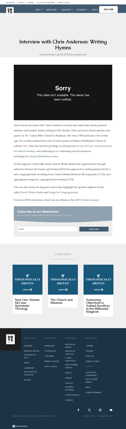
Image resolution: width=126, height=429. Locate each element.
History (27, 380)
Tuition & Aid (50, 351)
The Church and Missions (61, 301)
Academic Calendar (69, 388)
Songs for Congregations (63, 192)
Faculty (68, 373)
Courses (69, 400)
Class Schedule (72, 395)
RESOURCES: (10, 3)
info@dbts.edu (105, 416)
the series (41, 156)
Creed (26, 363)
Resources (81, 10)
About (38, 10)
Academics (66, 10)
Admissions (51, 10)
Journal (30, 3)
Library (68, 378)
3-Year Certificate (70, 359)
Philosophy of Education (30, 373)
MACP (88, 387)
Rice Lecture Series (91, 380)
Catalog (69, 383)
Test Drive (49, 356)
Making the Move (52, 361)
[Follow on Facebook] (78, 410)
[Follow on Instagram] (100, 410)
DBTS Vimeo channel (87, 200)
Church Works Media (31, 192)
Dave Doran (49, 54)
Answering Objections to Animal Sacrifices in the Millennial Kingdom (98, 305)
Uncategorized (78, 54)
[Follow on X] (89, 410)
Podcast (21, 3)
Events (95, 10)
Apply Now (108, 9)
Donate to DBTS (64, 3)
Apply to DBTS (51, 366)
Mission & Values (31, 351)
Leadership (29, 368)
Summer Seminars (93, 392)
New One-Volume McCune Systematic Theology (27, 304)
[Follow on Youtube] (111, 410)
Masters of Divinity (70, 345)
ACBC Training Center (71, 366)
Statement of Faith (30, 356)
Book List (90, 356)
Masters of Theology (70, 352)
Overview (28, 346)
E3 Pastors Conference (46, 3)
